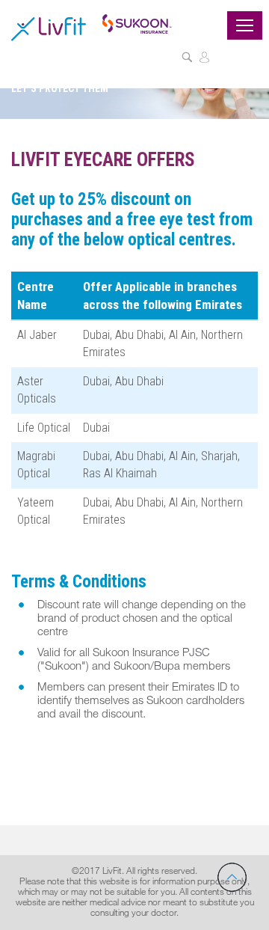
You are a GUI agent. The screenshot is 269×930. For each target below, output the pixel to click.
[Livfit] (48, 28)
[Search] (187, 59)
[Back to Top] (232, 877)
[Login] (204, 59)
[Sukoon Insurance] (137, 23)
